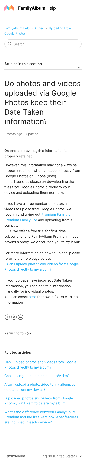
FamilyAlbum (14, 456)
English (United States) (59, 456)
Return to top (15, 333)
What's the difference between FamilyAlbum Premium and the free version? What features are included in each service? (41, 417)
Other (39, 28)
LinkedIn (20, 317)
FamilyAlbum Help (17, 28)
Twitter (14, 317)
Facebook (7, 317)
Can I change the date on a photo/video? (37, 376)
